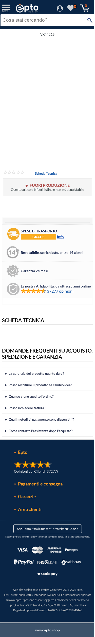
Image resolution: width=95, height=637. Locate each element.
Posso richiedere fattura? (27, 414)
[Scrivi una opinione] (14, 173)
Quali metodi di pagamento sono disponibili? (41, 425)
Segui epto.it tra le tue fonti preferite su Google (45, 534)
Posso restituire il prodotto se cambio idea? (40, 391)
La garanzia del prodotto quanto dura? (36, 380)
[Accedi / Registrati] (60, 10)
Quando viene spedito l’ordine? (31, 403)
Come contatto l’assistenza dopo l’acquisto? (40, 437)
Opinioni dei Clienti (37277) (34, 477)
